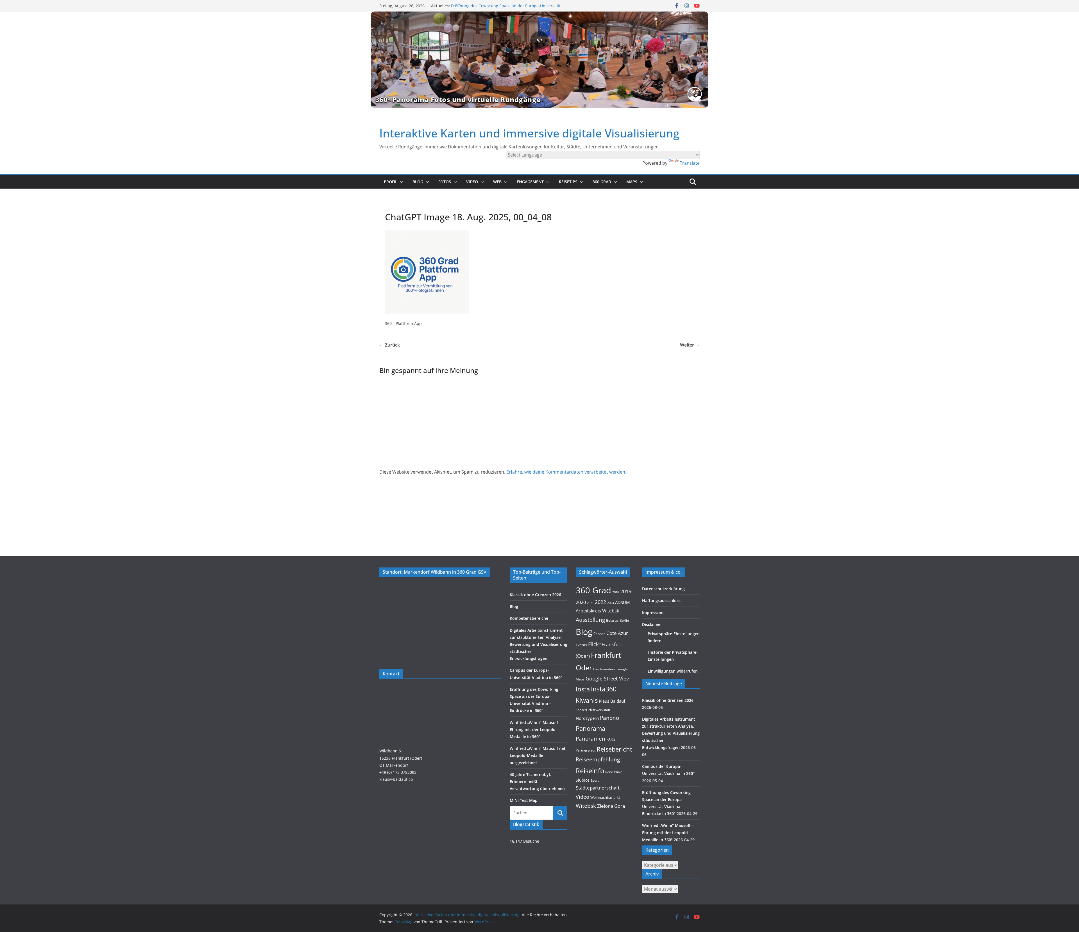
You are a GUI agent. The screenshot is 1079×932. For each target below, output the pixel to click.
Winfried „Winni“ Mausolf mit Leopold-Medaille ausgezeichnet (538, 755)
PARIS (610, 739)
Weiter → (690, 345)
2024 (610, 603)
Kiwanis (587, 700)
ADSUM (622, 602)
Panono (609, 717)
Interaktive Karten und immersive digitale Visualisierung (529, 133)
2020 (581, 602)
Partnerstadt (585, 750)
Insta (583, 689)
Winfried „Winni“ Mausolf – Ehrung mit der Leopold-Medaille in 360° (535, 729)
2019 (625, 591)
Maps (631, 181)
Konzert (581, 710)
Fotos (444, 181)
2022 (600, 602)
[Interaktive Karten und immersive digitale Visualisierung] (539, 60)
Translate (690, 163)
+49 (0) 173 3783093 (397, 772)
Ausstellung (590, 619)
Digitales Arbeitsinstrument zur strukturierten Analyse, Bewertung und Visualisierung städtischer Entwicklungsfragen (538, 644)
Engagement (530, 181)
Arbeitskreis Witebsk (597, 611)
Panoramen (590, 738)
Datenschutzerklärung (663, 588)
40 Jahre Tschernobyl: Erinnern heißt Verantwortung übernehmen (537, 781)
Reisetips (568, 181)
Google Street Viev (607, 678)
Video (472, 181)
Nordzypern (587, 718)
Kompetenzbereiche (529, 618)
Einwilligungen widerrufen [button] (673, 671)
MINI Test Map (524, 800)
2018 (615, 592)
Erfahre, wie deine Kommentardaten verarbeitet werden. (566, 472)
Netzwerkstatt (599, 709)
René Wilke (613, 772)
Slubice (583, 780)
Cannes (599, 633)
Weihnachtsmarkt (605, 797)
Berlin (624, 620)
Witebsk (586, 805)
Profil (390, 181)
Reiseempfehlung (598, 759)
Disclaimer (652, 624)
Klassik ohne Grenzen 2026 (535, 594)
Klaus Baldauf (612, 701)
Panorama (590, 728)
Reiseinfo (590, 770)
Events (581, 644)
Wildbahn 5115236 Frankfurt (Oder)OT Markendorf (400, 758)
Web (497, 181)
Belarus (612, 620)
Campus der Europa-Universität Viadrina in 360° (496, 5)
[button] (400, 182)
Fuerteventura (604, 669)
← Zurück (389, 345)
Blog (417, 181)
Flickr (594, 644)
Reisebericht (614, 749)
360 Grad (602, 181)
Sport (595, 780)
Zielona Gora (611, 806)
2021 (590, 603)
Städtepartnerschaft (598, 787)
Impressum (652, 612)
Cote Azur (617, 633)
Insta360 (603, 688)
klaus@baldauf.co (396, 779)
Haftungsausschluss (661, 600)
